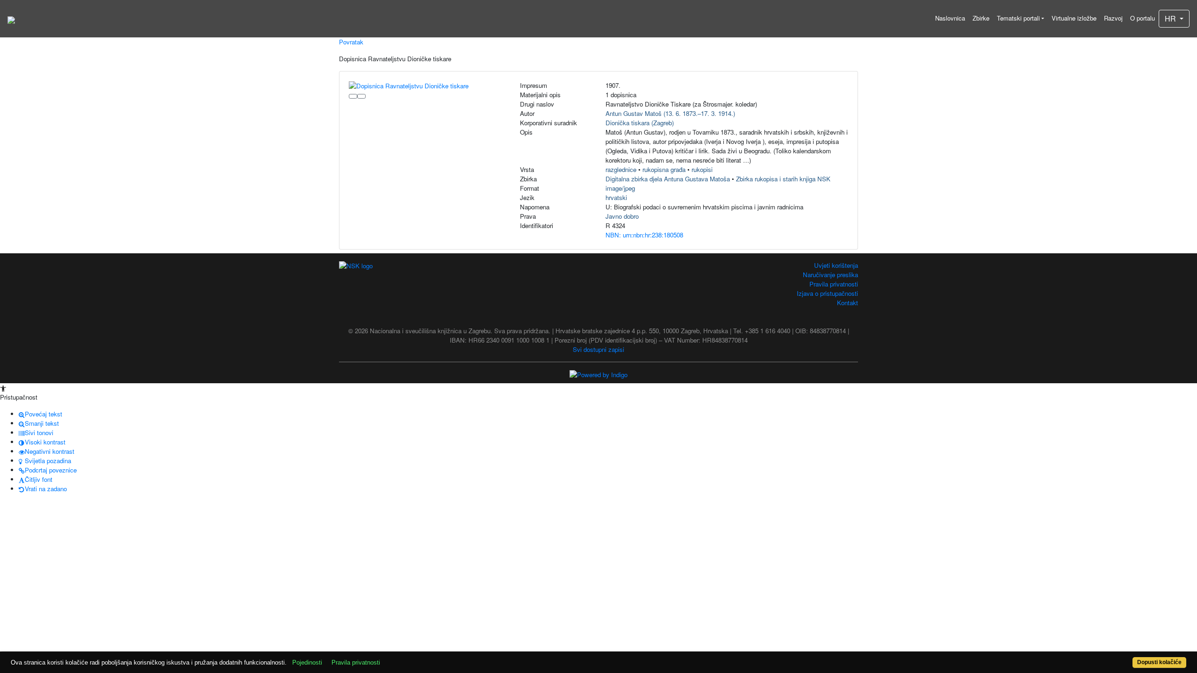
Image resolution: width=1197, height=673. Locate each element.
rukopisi (702, 169)
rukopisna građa (663, 169)
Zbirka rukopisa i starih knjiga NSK (783, 178)
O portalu (1142, 18)
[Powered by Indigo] (598, 374)
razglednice (621, 169)
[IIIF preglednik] (353, 96)
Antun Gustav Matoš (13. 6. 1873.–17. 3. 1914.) (670, 113)
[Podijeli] (361, 96)
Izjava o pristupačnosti (827, 293)
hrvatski (616, 197)
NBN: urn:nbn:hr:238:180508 (644, 234)
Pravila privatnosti (833, 283)
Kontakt (847, 302)
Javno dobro (622, 216)
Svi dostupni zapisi (598, 349)
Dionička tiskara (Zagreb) (640, 122)
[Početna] (11, 18)
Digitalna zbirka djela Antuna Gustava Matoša (668, 178)
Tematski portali (1018, 18)
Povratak (351, 41)
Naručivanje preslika (830, 274)
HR (1171, 18)
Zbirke (981, 18)
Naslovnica (950, 18)
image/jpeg (620, 188)
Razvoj (1113, 18)
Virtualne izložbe (1074, 18)
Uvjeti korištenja (836, 265)
